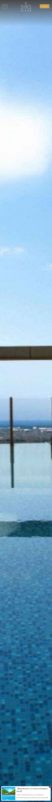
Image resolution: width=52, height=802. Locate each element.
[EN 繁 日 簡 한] (5, 6)
